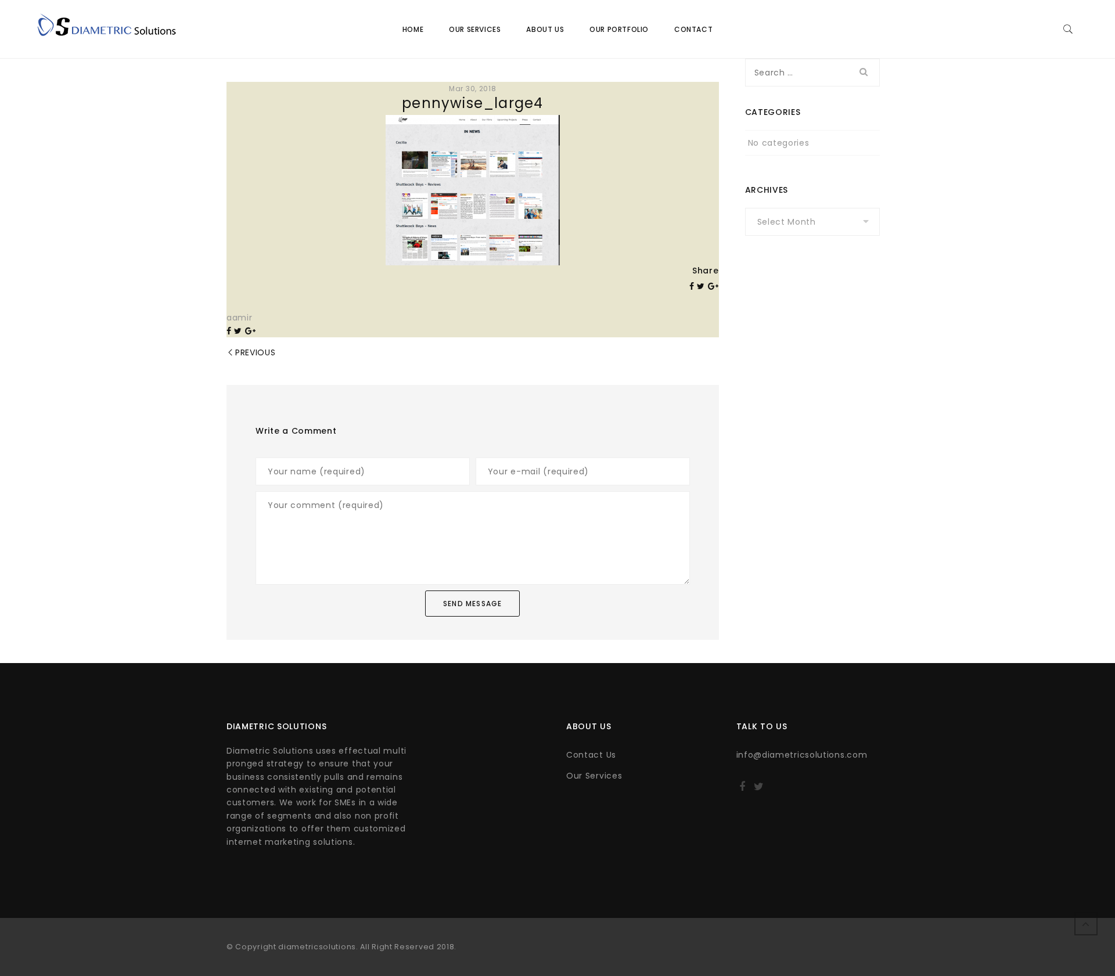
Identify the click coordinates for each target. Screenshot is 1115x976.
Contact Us (591, 755)
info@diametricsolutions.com (802, 755)
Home (412, 29)
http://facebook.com (742, 790)
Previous (255, 352)
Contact (693, 29)
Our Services (475, 29)
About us (545, 29)
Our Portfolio (619, 29)
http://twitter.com (759, 790)
